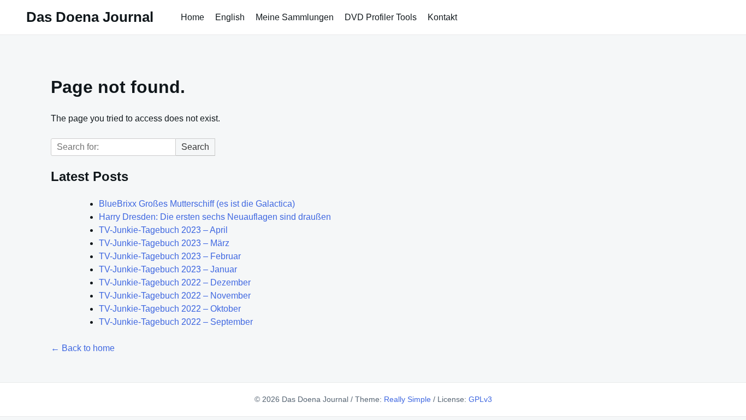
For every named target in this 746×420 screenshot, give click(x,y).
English (230, 17)
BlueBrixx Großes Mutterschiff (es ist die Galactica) (197, 203)
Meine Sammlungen (295, 17)
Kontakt (442, 17)
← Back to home (83, 348)
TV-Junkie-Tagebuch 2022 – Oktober (170, 308)
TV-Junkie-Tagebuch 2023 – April (163, 230)
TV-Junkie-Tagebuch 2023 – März (164, 243)
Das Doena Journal (89, 17)
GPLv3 (480, 399)
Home (192, 17)
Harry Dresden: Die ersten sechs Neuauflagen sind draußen (215, 216)
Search (195, 146)
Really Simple (407, 399)
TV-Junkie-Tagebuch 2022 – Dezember (175, 282)
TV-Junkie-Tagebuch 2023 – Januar (168, 269)
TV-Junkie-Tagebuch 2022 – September (176, 321)
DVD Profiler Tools (381, 17)
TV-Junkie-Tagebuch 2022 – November (175, 295)
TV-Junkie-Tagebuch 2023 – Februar (170, 256)
